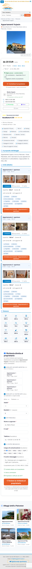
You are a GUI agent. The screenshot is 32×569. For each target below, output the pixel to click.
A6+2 (23, 65)
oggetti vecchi (6, 564)
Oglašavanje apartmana (19, 561)
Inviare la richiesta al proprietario (17, 482)
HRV (15, 453)
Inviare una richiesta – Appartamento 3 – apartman (17, 305)
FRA (5, 453)
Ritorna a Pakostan (8, 122)
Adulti (6, 402)
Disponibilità (17, 186)
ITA (5, 450)
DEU (20, 450)
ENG (14, 450)
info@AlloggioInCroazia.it (17, 558)
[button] (16, 116)
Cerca (28, 15)
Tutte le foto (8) (26, 55)
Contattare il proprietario (17, 84)
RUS (10, 453)
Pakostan (18, 19)
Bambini (10, 410)
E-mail (6, 429)
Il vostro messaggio (14, 457)
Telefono (10, 436)
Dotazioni (7, 186)
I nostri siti (12, 564)
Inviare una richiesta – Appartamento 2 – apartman (17, 257)
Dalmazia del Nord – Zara (7, 19)
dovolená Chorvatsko (21, 566)
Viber (24, 104)
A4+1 (15, 65)
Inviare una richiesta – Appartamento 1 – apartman (17, 210)
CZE (9, 450)
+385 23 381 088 (10, 99)
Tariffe (25, 186)
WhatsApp (10, 104)
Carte (16, 108)
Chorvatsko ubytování (11, 566)
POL (20, 453)
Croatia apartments (19, 564)
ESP (24, 450)
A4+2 (19, 65)
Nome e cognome (10, 421)
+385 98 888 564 (10, 101)
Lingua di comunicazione (15, 448)
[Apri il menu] (2, 1)
